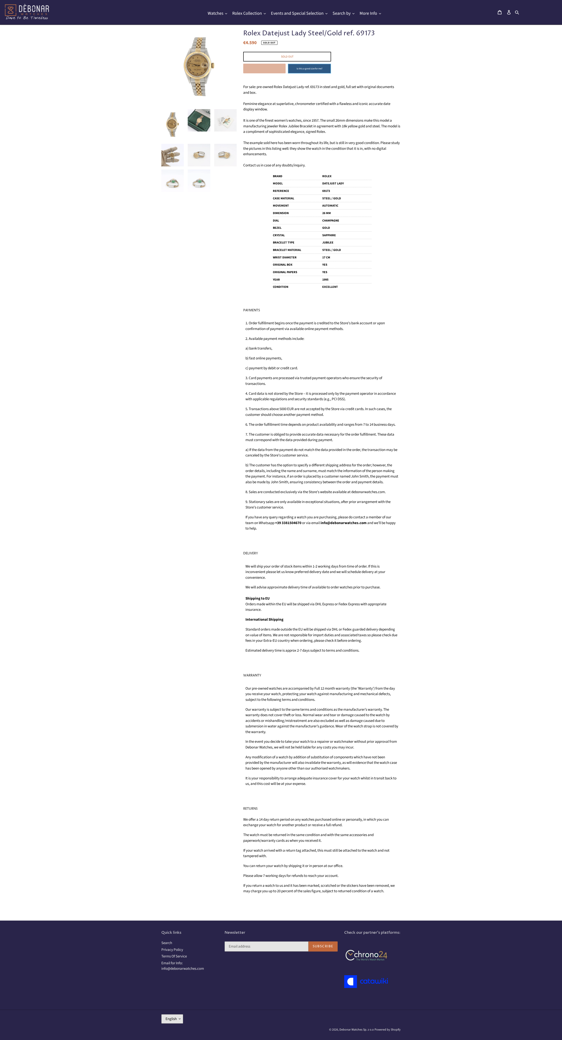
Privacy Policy (172, 949)
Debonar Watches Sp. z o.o (357, 1029)
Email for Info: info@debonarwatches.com (182, 966)
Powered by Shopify (388, 1029)
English (171, 1019)
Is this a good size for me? (309, 68)
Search (166, 943)
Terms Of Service (174, 956)
